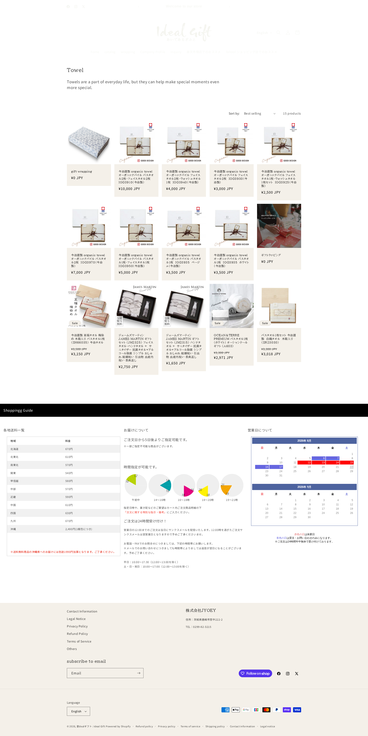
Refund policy (144, 726)
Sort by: (234, 113)
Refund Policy (77, 633)
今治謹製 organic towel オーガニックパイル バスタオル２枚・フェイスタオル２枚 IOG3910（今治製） (136, 177)
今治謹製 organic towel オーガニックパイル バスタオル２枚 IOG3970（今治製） (89, 260)
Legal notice (267, 726)
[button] (278, 32)
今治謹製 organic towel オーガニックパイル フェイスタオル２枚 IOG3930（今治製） (231, 177)
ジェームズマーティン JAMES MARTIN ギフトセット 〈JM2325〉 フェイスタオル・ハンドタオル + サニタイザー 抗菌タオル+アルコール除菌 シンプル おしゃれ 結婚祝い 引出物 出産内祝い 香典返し (136, 348)
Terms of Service (79, 641)
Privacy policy (166, 726)
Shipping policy (215, 726)
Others (72, 649)
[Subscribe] (138, 673)
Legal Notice (76, 619)
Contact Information (82, 611)
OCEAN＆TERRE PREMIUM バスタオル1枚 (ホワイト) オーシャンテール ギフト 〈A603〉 (231, 341)
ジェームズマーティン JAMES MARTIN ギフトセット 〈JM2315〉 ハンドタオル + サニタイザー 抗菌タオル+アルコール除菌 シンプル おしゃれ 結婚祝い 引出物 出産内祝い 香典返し (184, 346)
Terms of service (190, 726)
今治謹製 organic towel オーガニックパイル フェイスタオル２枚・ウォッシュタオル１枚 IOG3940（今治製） (184, 177)
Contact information (242, 726)
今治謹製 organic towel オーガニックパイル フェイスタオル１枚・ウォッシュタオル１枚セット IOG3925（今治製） (279, 179)
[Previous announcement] (138, 7)
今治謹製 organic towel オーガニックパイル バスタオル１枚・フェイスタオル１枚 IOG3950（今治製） (136, 260)
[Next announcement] (229, 7)
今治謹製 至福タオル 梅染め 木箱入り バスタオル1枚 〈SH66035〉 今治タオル (88, 339)
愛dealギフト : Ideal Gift (91, 726)
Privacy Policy (77, 626)
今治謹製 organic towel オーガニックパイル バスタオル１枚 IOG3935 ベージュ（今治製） (184, 260)
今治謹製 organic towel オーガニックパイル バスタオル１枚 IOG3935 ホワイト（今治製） (231, 260)
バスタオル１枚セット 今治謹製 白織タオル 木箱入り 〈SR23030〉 (278, 339)
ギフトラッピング (271, 255)
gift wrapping (81, 171)
